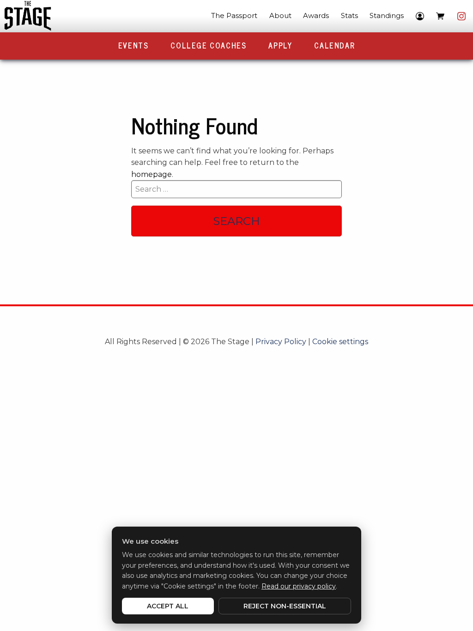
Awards (316, 15)
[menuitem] (234, 16)
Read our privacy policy (298, 586)
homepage (151, 174)
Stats (349, 15)
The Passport (234, 15)
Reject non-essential (284, 606)
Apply (280, 45)
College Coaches (208, 45)
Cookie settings (340, 341)
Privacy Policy (280, 341)
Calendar (334, 45)
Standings (387, 15)
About (280, 15)
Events (133, 45)
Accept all (167, 606)
